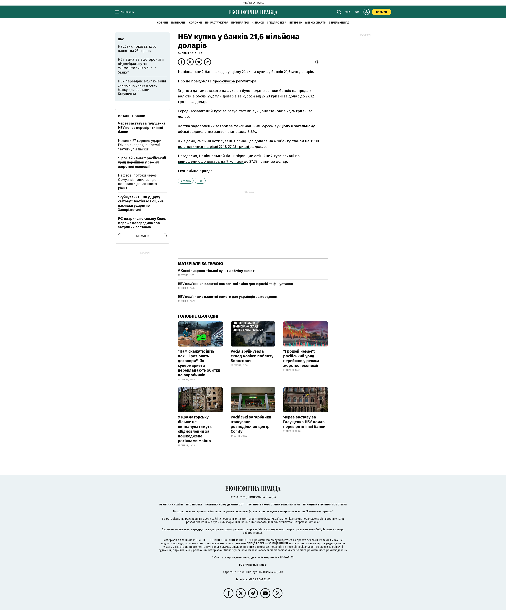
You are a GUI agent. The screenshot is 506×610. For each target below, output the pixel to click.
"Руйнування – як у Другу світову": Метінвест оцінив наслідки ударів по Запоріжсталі (141, 203)
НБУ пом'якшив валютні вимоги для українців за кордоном (228, 297)
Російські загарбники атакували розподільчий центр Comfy (251, 424)
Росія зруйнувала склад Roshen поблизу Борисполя (252, 356)
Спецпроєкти (276, 22)
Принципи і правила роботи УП (325, 504)
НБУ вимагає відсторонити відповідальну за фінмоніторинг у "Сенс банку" (141, 66)
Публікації (178, 22)
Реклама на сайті (171, 504)
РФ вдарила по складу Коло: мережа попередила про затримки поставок (142, 222)
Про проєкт (194, 504)
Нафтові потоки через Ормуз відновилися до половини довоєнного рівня (137, 181)
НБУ (200, 180)
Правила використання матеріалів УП (273, 504)
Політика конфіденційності (225, 504)
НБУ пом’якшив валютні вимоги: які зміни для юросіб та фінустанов (235, 284)
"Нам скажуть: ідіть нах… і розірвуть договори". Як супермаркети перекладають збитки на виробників (199, 363)
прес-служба (223, 81)
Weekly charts (315, 22)
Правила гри (240, 22)
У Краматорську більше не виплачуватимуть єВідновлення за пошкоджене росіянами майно (195, 429)
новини (162, 22)
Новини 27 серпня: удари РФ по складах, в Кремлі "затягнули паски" (139, 145)
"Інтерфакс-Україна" (268, 518)
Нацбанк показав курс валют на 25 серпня (137, 48)
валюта (186, 180)
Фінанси (258, 22)
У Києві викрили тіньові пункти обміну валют (216, 271)
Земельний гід (339, 22)
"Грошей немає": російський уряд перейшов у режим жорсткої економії (301, 358)
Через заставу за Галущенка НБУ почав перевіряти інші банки (304, 422)
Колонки (195, 22)
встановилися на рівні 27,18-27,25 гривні (214, 146)
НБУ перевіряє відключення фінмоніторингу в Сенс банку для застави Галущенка (142, 87)
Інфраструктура (216, 22)
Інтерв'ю (295, 22)
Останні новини (131, 116)
